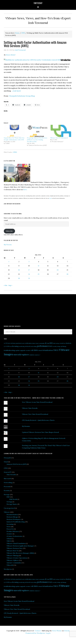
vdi (32, 350)
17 (29, 270)
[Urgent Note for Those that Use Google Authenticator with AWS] (14, 131)
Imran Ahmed (10, 55)
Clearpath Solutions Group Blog (22, 96)
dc (46, 343)
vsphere (25, 354)
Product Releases (13, 531)
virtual (40, 350)
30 (19, 278)
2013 (11, 343)
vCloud (9, 539)
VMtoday (38, 3)
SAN (50, 346)
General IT (7, 472)
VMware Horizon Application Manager (20, 546)
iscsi (11, 346)
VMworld (10, 565)
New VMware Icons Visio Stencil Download (37, 402)
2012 (9, 343)
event (61, 343)
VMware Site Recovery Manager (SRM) (20, 553)
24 (29, 274)
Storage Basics (12, 504)
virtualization (47, 350)
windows (31, 355)
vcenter (28, 350)
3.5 (4, 343)
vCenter (9, 534)
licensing (15, 346)
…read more (16, 91)
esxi (54, 343)
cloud (36, 343)
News (9, 526)
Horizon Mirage (12, 517)
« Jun (5, 285)
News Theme (56, 631)
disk (48, 343)
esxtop (57, 343)
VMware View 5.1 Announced (59, 138)
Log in (48, 633)
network (27, 346)
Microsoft (7, 478)
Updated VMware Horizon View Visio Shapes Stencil (40, 432)
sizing (58, 346)
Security (7, 490)
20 (57, 270)
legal (50, 198)
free (64, 343)
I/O (5, 346)
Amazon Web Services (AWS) (17, 464)
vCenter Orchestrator (14, 536)
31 (29, 278)
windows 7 (37, 355)
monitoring (22, 346)
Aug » (10, 285)
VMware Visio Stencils (30, 408)
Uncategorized (9, 508)
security (55, 346)
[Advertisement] (18, 309)
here (25, 189)
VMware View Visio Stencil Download (35, 414)
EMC (8, 497)
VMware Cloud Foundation (16, 543)
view (36, 350)
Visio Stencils (11, 474)
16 (19, 270)
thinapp (64, 346)
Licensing (10, 524)
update (17, 350)
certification (28, 343)
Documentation (12, 514)
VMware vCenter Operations (17, 558)
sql (61, 346)
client (33, 343)
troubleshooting (9, 350)
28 (67, 274)
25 (38, 274)
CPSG (15, 152)
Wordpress (8, 569)
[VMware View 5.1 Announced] (60, 131)
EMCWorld (13, 499)
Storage (7, 494)
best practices (17, 343)
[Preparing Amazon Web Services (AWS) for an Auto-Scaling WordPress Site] (37, 131)
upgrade (22, 350)
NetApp (9, 502)
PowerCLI (10, 529)
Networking (8, 482)
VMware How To (12, 551)
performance (43, 346)
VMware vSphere (13, 560)
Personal (7, 486)
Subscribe (9, 231)
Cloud (6, 462)
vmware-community (14, 563)
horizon (68, 343)
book (23, 343)
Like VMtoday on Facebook (12, 204)
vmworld (17, 354)
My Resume (26, 426)
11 (38, 266)
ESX (51, 343)
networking (34, 346)
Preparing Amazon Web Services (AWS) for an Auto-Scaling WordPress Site (37, 139)
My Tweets (8, 245)
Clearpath (7, 458)
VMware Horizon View (15, 548)
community (42, 343)
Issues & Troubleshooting (16, 522)
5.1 (6, 343)
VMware (7, 512)
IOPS (7, 346)
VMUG (56, 350)
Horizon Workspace (14, 519)
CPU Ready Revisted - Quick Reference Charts (38, 420)
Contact (38, 631)
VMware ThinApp (13, 555)
